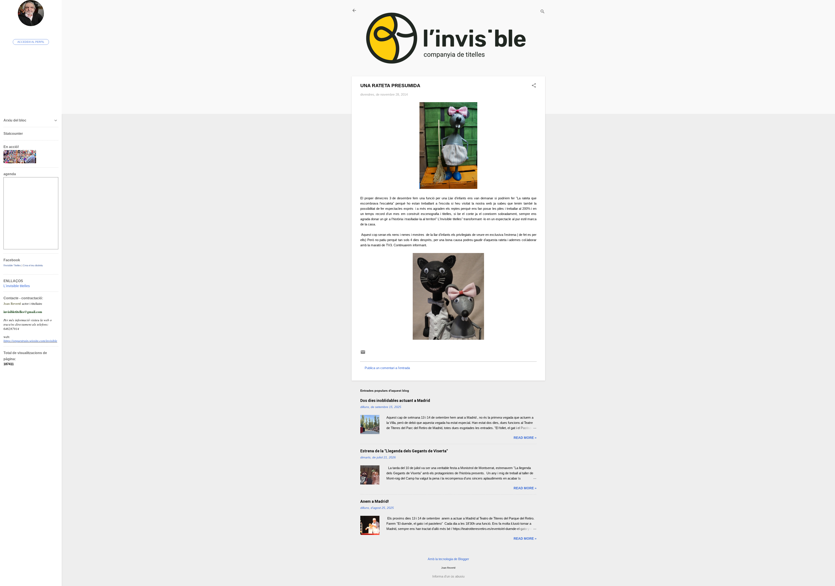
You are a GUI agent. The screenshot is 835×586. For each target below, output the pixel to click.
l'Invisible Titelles (12, 265)
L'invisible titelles (16, 286)
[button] (533, 86)
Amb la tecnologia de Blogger (448, 559)
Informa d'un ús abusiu (448, 576)
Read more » (525, 438)
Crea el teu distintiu (33, 265)
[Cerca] (542, 11)
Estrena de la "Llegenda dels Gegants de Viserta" (404, 451)
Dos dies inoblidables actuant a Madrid (395, 400)
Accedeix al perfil (30, 41)
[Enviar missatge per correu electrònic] (363, 353)
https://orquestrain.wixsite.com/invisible (30, 341)
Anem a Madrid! (374, 501)
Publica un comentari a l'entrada (387, 368)
